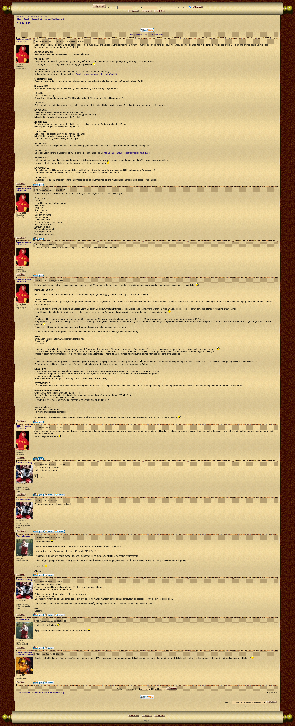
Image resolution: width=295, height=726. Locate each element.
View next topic (157, 35)
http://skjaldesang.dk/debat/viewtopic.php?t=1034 (127, 153)
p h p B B (147, 721)
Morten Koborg (23, 536)
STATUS (24, 23)
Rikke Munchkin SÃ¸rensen (23, 41)
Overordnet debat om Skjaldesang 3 (48, 19)
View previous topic (138, 35)
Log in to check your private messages (32, 16)
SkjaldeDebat (23, 19)
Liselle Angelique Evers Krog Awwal (24, 653)
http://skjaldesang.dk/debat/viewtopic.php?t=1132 (94, 74)
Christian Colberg (24, 463)
